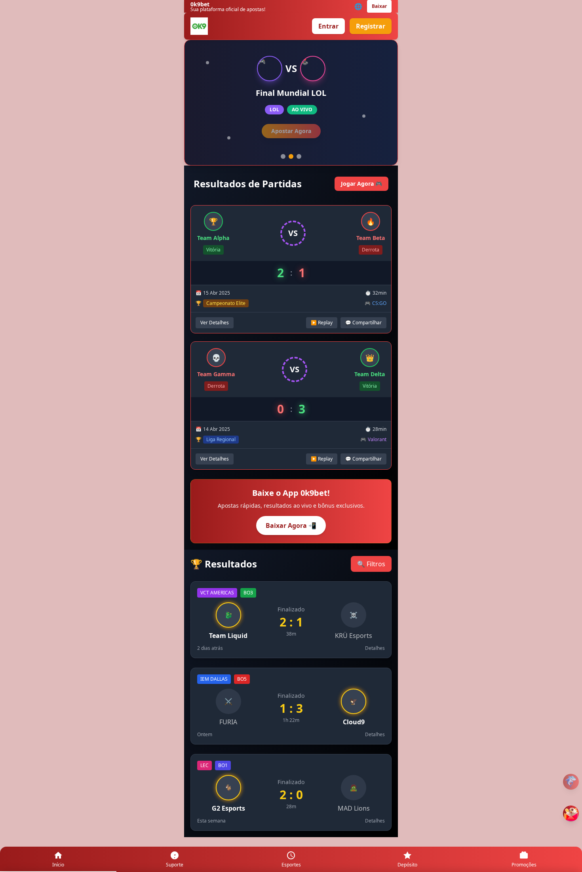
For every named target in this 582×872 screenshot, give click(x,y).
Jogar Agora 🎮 (361, 183)
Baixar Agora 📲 (291, 525)
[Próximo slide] (291, 156)
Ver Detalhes (291, 131)
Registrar (370, 26)
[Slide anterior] (283, 156)
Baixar (379, 6)
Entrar (328, 26)
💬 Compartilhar (363, 322)
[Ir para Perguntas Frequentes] (571, 782)
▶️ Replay (322, 322)
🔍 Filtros (371, 564)
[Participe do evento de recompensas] (571, 813)
